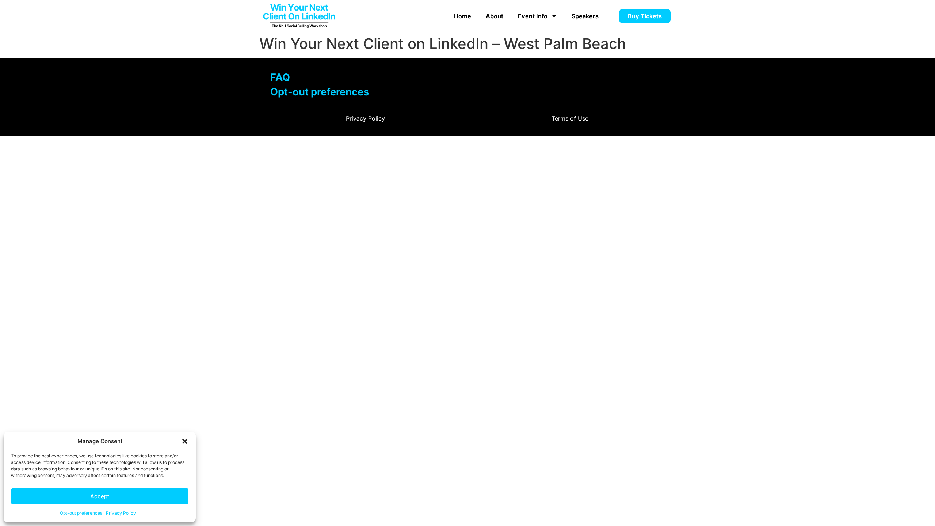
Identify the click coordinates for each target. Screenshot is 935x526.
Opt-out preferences (81, 513)
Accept (99, 496)
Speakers (585, 16)
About (494, 16)
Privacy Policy (121, 513)
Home (462, 16)
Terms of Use (570, 118)
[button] (184, 441)
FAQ (280, 77)
